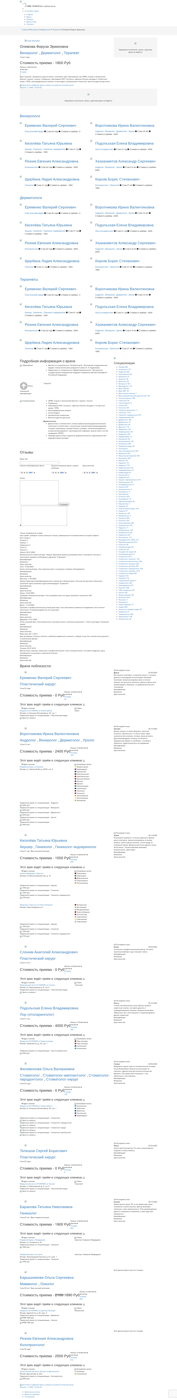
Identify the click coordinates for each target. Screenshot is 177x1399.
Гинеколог (38, 149)
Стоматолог (30, 1075)
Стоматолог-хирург (62, 1079)
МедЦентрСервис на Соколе (31, 1254)
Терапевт (71, 52)
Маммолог (29, 1283)
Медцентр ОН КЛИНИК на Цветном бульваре (38, 1310)
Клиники (29, 19)
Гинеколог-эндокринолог (55, 149)
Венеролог (29, 52)
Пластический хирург (34, 131)
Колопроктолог (32, 167)
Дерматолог (51, 52)
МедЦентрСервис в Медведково (32, 1240)
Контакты (30, 24)
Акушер (28, 149)
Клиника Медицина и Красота (31, 873)
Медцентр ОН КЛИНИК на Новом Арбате (36, 710)
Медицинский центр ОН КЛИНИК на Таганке (37, 985)
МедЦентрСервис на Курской (31, 767)
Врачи (28, 17)
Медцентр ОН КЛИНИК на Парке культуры (36, 1041)
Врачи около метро (32, 1392)
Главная (29, 14)
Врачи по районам (32, 1394)
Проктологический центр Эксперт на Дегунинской (39, 1371)
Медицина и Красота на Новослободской (36, 905)
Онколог (47, 1283)
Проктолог (115, 185)
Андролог (99, 131)
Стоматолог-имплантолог (65, 1075)
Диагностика (31, 21)
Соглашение (30, 1396)
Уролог (131, 131)
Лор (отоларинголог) (104, 149)
